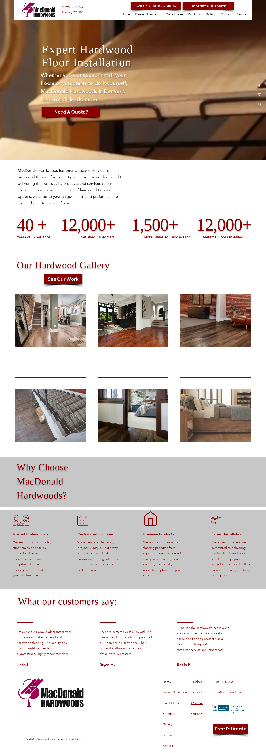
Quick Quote (171, 703)
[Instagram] (259, 95)
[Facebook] (259, 85)
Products (169, 713)
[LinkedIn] (259, 104)
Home (167, 681)
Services (168, 745)
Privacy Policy (74, 738)
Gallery (167, 724)
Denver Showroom (175, 692)
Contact (168, 735)
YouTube (196, 714)
